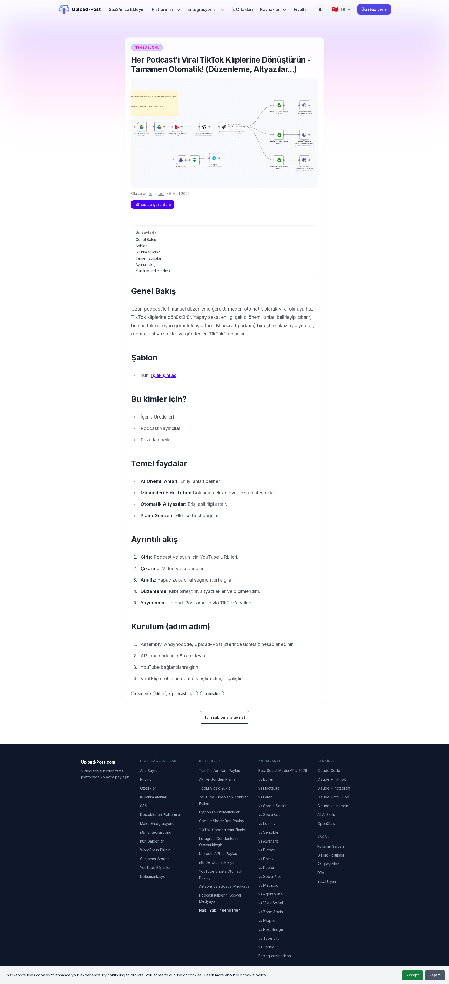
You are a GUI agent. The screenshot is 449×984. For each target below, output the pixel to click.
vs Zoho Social (271, 911)
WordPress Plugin (155, 850)
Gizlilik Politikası (330, 855)
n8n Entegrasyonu (155, 832)
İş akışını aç (163, 375)
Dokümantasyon (154, 876)
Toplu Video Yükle (215, 788)
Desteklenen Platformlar (160, 814)
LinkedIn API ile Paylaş (218, 853)
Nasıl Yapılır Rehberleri (220, 910)
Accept (412, 975)
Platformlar (163, 9)
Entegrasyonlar (203, 9)
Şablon (142, 246)
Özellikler (148, 788)
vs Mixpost (267, 920)
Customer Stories (154, 859)
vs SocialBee (269, 814)
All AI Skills (326, 814)
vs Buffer (266, 779)
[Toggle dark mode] (321, 9)
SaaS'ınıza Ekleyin (126, 9)
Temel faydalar (148, 258)
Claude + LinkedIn (332, 806)
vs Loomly (266, 823)
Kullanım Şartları (330, 846)
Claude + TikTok (331, 779)
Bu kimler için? (148, 252)
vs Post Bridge (270, 929)
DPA (320, 873)
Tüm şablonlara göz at (224, 717)
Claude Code (328, 770)
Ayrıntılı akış (145, 264)
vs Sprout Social (272, 806)
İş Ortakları (242, 9)
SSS (143, 806)
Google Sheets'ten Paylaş (221, 821)
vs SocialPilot (269, 876)
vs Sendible (268, 832)
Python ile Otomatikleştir (219, 812)
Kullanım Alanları (153, 797)
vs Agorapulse (270, 894)
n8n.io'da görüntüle (153, 204)
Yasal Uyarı (326, 881)
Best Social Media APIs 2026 (282, 770)
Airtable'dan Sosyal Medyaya (224, 886)
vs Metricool (268, 885)
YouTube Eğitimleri (155, 867)
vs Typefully (268, 938)
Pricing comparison (274, 956)
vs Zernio (266, 947)
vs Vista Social (270, 903)
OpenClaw (326, 823)
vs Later (265, 797)
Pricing (146, 779)
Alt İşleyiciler (328, 864)
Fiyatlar (301, 9)
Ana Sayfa (148, 770)
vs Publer (266, 867)
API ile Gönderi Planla (217, 779)
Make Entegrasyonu (157, 823)
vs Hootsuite (269, 788)
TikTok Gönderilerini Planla (222, 829)
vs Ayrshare (268, 841)
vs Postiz (266, 859)
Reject (435, 975)
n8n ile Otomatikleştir (217, 862)
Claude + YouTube (333, 797)
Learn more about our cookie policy (235, 975)
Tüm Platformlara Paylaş (219, 770)
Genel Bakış (146, 239)
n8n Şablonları (152, 841)
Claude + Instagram (333, 788)
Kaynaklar (270, 9)
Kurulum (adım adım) (153, 270)
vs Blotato (266, 850)
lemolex (156, 193)
